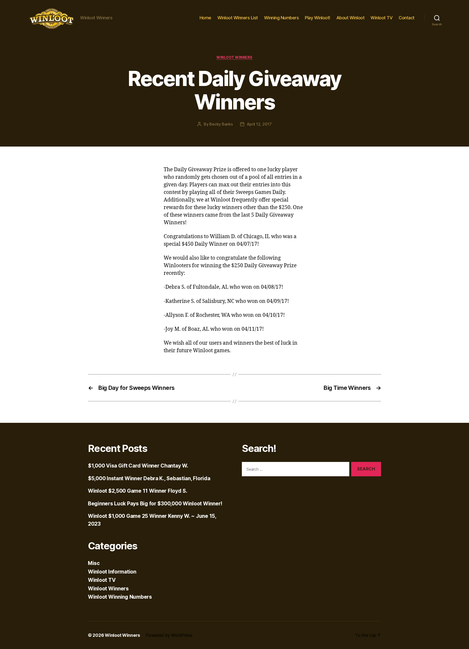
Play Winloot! (317, 17)
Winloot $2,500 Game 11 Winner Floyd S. (137, 491)
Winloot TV (382, 17)
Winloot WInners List (237, 17)
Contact (407, 17)
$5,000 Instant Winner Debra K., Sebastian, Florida (149, 478)
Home (205, 17)
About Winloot (350, 17)
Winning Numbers (281, 17)
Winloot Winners (234, 57)
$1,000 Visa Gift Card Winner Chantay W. (138, 466)
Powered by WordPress (169, 635)
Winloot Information (112, 572)
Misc (94, 563)
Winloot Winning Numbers (120, 597)
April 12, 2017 (259, 124)
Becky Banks (221, 124)
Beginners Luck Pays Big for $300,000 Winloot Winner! (155, 503)
